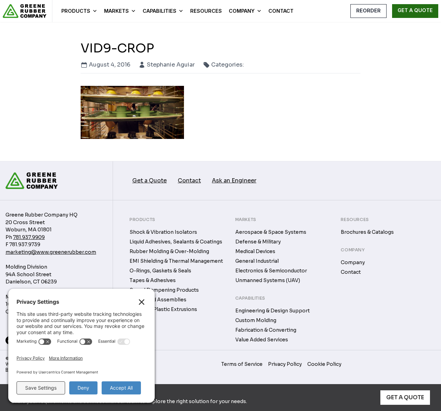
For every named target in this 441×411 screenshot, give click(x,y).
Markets (116, 11)
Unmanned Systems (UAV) (267, 280)
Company (242, 11)
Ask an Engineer (234, 180)
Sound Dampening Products (164, 290)
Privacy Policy (285, 364)
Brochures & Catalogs (367, 232)
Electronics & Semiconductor (271, 271)
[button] (339, 11)
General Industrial (257, 261)
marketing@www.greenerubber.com (51, 252)
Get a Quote (405, 397)
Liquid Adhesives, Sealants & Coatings (176, 242)
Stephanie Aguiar (171, 64)
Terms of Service (242, 364)
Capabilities (159, 11)
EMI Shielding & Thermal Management (176, 261)
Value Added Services (261, 340)
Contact (281, 11)
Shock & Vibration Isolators (163, 232)
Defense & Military (258, 242)
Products (75, 11)
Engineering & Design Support (272, 311)
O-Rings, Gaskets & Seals (160, 271)
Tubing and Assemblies (158, 300)
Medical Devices (255, 251)
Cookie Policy (324, 364)
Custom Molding (255, 320)
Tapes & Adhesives (153, 280)
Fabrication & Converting (265, 330)
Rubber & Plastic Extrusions (163, 309)
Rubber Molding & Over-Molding (169, 251)
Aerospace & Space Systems (270, 232)
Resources (206, 11)
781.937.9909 (29, 237)
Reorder (368, 10)
